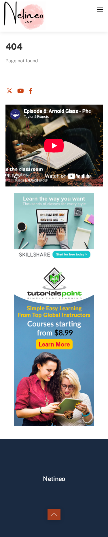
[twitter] (9, 89)
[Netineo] (24, 15)
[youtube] (20, 89)
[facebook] (31, 89)
